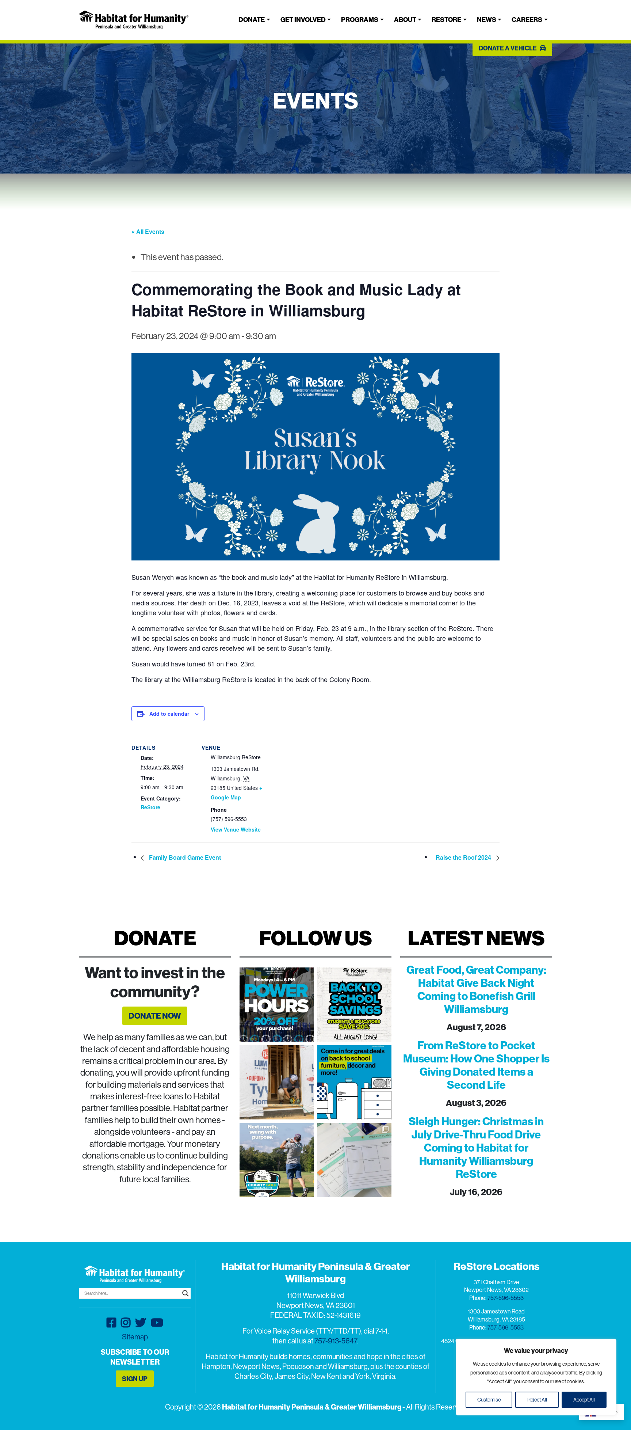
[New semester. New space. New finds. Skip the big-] (354, 1082)
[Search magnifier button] (185, 1293)
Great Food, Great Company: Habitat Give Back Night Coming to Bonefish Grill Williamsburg (476, 989)
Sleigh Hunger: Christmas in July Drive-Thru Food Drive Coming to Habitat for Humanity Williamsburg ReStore (476, 1147)
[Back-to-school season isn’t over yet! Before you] (354, 1160)
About (405, 19)
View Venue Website (236, 829)
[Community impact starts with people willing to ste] (277, 1082)
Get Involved (303, 19)
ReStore (446, 19)
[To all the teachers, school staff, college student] (354, 1004)
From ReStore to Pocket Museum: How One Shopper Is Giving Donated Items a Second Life (476, 1065)
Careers (527, 19)
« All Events (147, 231)
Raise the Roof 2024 (464, 857)
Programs (359, 19)
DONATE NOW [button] (155, 1016)
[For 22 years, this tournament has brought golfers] (277, 1160)
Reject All (537, 1399)
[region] (536, 1377)
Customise (489, 1399)
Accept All (584, 1399)
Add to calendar (169, 713)
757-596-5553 (505, 1297)
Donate (251, 19)
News (486, 19)
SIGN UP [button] (135, 1378)
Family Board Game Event (184, 857)
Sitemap (135, 1336)
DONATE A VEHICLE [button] (508, 48)
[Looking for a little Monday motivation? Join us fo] (277, 1004)
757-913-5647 (335, 1340)
